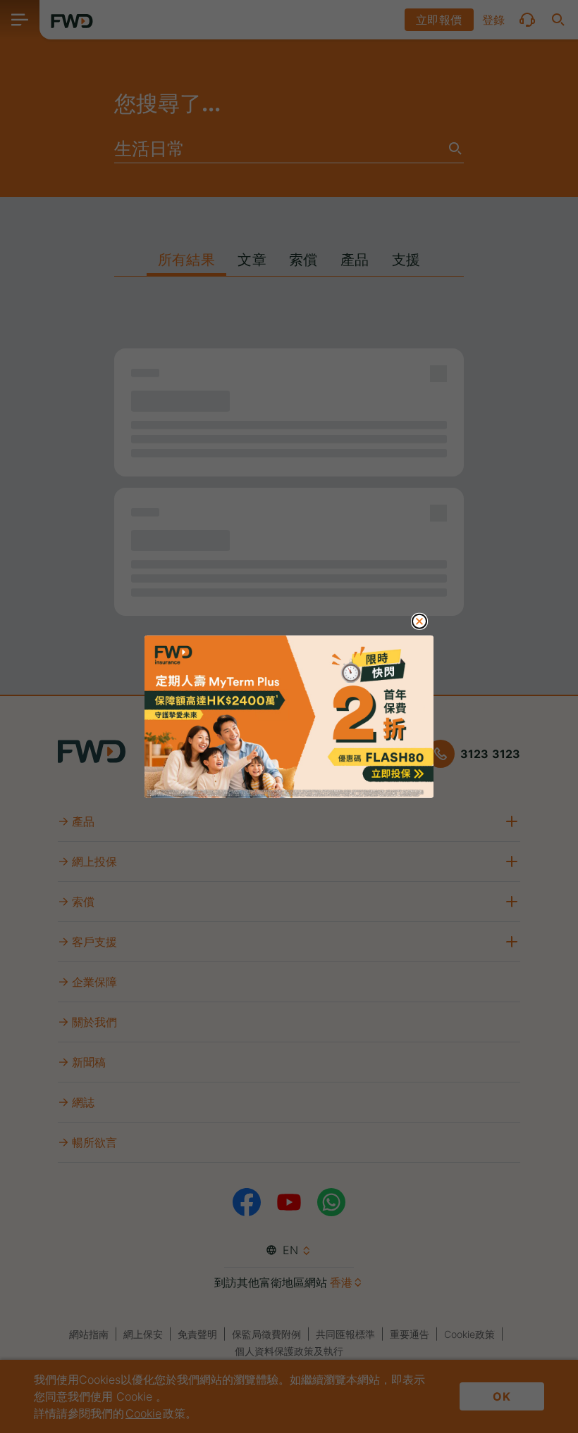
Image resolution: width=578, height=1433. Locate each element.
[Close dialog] (419, 621)
